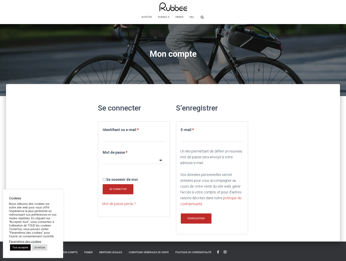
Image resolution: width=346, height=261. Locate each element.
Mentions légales (110, 252)
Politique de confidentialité (193, 252)
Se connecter (118, 189)
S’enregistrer (196, 218)
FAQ (191, 17)
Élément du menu (218, 252)
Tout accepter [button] (20, 247)
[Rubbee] (173, 7)
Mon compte (70, 252)
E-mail (196, 129)
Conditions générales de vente (149, 252)
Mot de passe (124, 151)
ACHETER (146, 17)
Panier (179, 17)
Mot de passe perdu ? (119, 204)
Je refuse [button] (39, 247)
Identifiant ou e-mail (130, 129)
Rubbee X (163, 17)
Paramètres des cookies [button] (25, 241)
